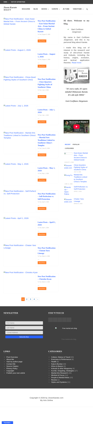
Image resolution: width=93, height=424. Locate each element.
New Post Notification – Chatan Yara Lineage (46, 250)
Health (53, 362)
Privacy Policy (11, 368)
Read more (76, 63)
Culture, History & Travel (60, 357)
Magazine (26, 9)
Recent (67, 144)
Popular (76, 144)
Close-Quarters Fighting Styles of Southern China (80, 167)
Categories (69, 148)
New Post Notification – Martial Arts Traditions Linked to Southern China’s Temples (46, 140)
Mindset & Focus (57, 375)
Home (5, 2)
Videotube (77, 9)
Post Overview (12, 357)
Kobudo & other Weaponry (61, 368)
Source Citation (12, 366)
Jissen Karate (10, 7)
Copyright (10, 371)
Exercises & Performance (61, 359)
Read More (42, 41)
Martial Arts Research (59, 373)
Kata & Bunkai (56, 364)
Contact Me (10, 364)
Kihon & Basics (57, 366)
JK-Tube (66, 9)
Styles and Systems (59, 382)
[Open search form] (87, 9)
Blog (36, 9)
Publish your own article (15, 373)
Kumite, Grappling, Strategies (62, 371)
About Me (10, 359)
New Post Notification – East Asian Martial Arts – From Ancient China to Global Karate (46, 26)
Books (44, 9)
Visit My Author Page (18, 2)
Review (54, 380)
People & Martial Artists (60, 377)
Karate (55, 9)
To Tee (39, 34)
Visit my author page (14, 362)
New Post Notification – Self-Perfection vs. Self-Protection (46, 196)
